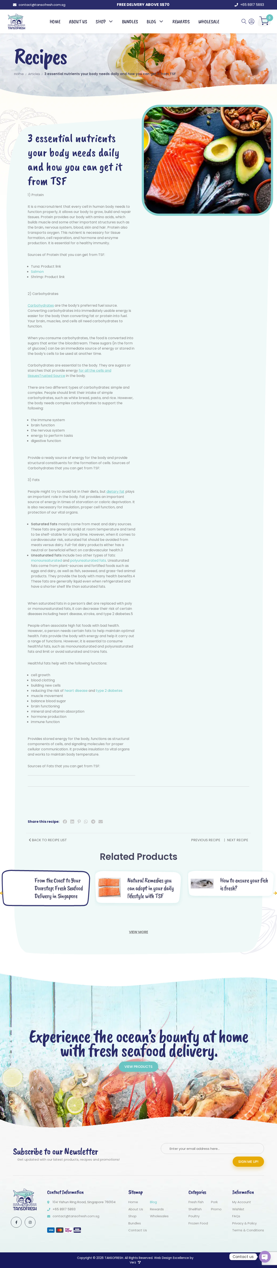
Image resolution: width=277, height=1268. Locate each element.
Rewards (157, 1209)
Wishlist (238, 1209)
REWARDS (181, 21)
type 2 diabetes (109, 690)
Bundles (134, 1223)
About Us (135, 1209)
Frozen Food (198, 1223)
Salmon (37, 271)
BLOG (151, 21)
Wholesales (159, 1216)
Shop (101, 21)
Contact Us (137, 1230)
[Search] (244, 21)
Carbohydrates (41, 305)
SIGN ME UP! (248, 1161)
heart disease (76, 690)
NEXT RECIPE (237, 840)
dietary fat (115, 491)
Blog (153, 1202)
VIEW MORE (138, 931)
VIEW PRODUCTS (138, 1066)
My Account (241, 1202)
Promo (216, 1209)
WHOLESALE (208, 21)
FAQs (236, 1216)
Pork (214, 1202)
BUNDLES (130, 21)
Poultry (194, 1216)
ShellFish (195, 1209)
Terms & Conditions (248, 1230)
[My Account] (251, 21)
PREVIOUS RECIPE (206, 840)
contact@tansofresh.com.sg (42, 4)
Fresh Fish (196, 1202)
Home (133, 1202)
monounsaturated (46, 560)
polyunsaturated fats (88, 560)
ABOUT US (78, 21)
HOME (55, 21)
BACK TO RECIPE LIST (49, 840)
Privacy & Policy (244, 1223)
